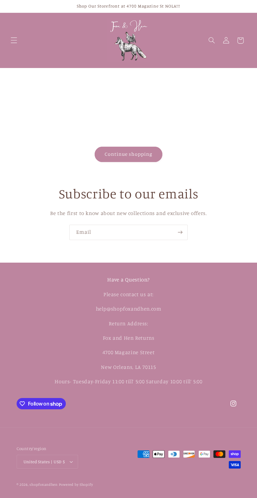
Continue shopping (129, 154)
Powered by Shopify (76, 484)
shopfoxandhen (43, 484)
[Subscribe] (180, 232)
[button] (14, 40)
